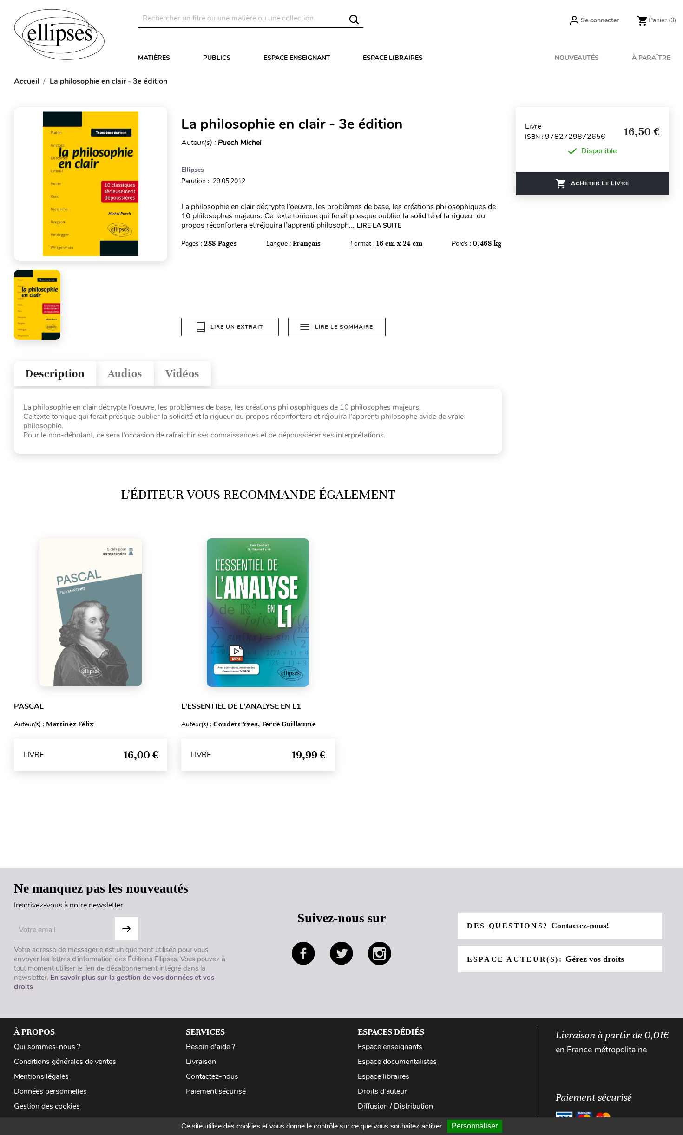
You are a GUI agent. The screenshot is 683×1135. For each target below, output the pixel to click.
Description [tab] (55, 373)
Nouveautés (577, 57)
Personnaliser (475, 1126)
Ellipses (192, 169)
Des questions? (538, 925)
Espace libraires (393, 57)
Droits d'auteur (382, 1091)
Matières (154, 57)
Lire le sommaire (344, 327)
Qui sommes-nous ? (47, 1047)
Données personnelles (50, 1091)
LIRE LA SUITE (379, 225)
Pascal (29, 706)
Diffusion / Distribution (395, 1106)
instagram (379, 953)
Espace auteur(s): (545, 959)
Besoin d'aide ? (210, 1047)
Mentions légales (41, 1076)
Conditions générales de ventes (65, 1062)
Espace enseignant (296, 57)
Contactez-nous (212, 1076)
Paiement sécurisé (216, 1091)
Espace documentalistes (397, 1062)
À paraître (651, 57)
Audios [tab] (125, 373)
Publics (216, 57)
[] (354, 19)
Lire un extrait (236, 327)
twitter (341, 953)
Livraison (201, 1062)
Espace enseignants (390, 1047)
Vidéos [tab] (182, 373)
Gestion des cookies (47, 1106)
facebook (303, 953)
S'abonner (126, 928)
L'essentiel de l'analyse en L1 (241, 706)
